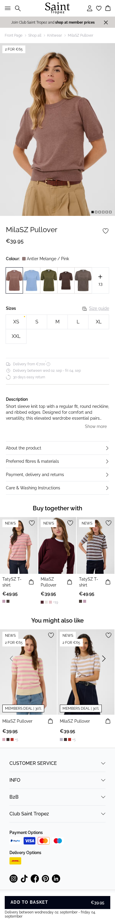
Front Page (13, 35)
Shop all (34, 35)
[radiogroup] (57, 329)
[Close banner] (105, 22)
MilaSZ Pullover (80, 35)
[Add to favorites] (105, 231)
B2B (14, 797)
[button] (57, 448)
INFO (14, 780)
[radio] (16, 322)
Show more (96, 426)
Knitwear (54, 35)
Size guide (99, 308)
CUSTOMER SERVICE (33, 763)
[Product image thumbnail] (92, 212)
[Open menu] (6, 8)
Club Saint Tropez (29, 814)
